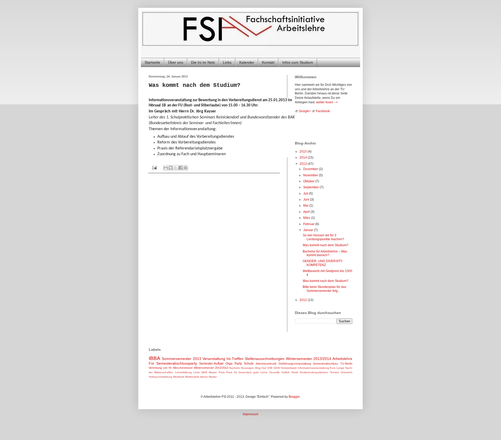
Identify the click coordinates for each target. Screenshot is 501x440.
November (311, 175)
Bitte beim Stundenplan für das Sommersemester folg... (324, 288)
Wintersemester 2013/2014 (308, 359)
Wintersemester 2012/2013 (211, 367)
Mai (306, 205)
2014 (304, 157)
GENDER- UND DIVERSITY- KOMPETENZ (323, 263)
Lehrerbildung (183, 372)
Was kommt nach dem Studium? (325, 245)
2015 (304, 151)
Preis (222, 372)
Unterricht (346, 372)
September (311, 187)
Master (213, 372)
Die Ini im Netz (203, 62)
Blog (258, 367)
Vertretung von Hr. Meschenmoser (171, 367)
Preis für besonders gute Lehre (246, 372)
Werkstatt (178, 376)
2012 (304, 300)
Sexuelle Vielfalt (279, 372)
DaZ (263, 367)
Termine (334, 372)
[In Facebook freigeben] (180, 167)
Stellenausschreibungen (264, 359)
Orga (228, 363)
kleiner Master (208, 376)
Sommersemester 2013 (181, 359)
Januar (308, 230)
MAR (204, 372)
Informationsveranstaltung (313, 367)
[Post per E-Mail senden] (154, 167)
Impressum (250, 414)
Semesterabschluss (325, 363)
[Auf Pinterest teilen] (185, 167)
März (307, 218)
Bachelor (234, 367)
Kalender (246, 62)
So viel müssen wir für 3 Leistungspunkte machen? (323, 237)
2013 (304, 164)
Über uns (175, 62)
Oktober (309, 181)
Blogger (294, 397)
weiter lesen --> (327, 102)
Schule (249, 363)
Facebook (323, 111)
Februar (309, 224)
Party (238, 363)
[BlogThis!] (170, 167)
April (307, 212)
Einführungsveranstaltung (295, 363)
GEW (276, 367)
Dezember (311, 169)
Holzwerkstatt (289, 367)
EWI (269, 367)
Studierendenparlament (314, 372)
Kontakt (268, 62)
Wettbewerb (192, 376)
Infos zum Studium (297, 62)
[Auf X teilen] (175, 167)
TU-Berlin (346, 363)
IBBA (154, 358)
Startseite (152, 62)
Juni (306, 199)
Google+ (305, 111)
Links (227, 62)
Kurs (332, 367)
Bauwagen (247, 367)
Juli (306, 193)
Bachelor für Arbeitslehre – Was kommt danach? (325, 253)
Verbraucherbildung (160, 376)
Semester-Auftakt (211, 363)
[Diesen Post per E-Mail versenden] (165, 167)
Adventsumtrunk (266, 363)
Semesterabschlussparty (176, 363)
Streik (294, 372)
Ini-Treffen (234, 359)
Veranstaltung (213, 359)
